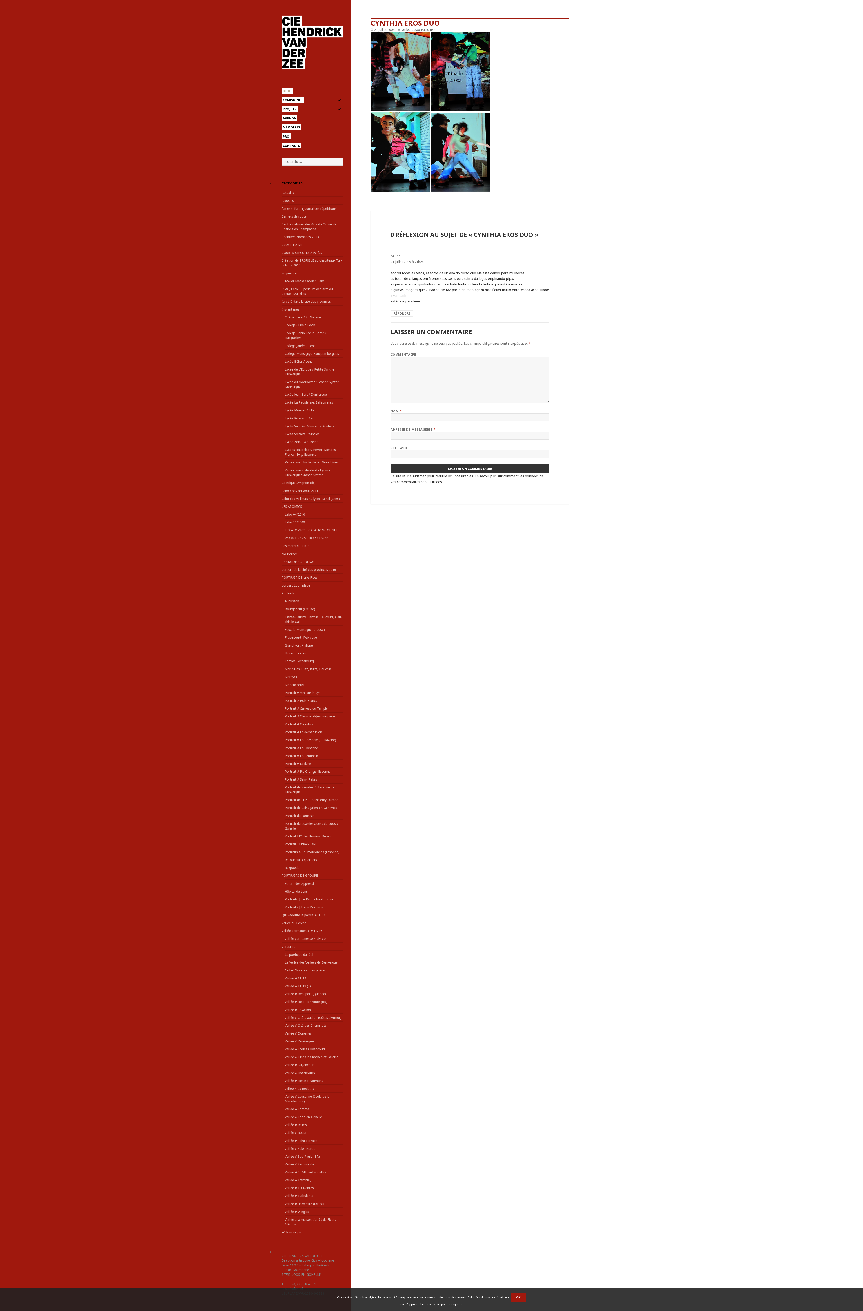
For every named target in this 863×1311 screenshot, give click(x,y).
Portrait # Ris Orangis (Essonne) (308, 771)
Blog (287, 91)
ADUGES (288, 201)
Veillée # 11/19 (295, 978)
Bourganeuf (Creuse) (300, 609)
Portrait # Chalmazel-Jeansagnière (310, 716)
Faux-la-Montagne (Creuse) (305, 629)
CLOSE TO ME (292, 245)
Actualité (288, 192)
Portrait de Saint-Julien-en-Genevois (311, 808)
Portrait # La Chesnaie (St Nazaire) (310, 740)
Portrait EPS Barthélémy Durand (308, 836)
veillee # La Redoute (300, 1088)
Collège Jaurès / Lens (300, 346)
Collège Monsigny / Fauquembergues (312, 353)
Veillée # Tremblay (298, 1180)
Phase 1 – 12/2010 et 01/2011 (307, 538)
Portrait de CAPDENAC (298, 562)
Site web (399, 448)
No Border (289, 554)
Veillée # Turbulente (299, 1196)
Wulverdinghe (291, 1232)
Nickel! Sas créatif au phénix (305, 970)
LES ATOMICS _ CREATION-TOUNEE (311, 530)
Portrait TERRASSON (300, 844)
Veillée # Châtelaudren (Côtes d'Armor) (313, 1017)
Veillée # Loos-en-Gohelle (303, 1117)
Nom (396, 411)
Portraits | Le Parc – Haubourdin (309, 899)
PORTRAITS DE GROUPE (300, 875)
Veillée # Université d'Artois (304, 1204)
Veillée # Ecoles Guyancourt (305, 1049)
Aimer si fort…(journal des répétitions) (310, 208)
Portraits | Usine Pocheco (304, 907)
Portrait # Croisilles (299, 724)
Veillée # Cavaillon (298, 1010)
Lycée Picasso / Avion (300, 418)
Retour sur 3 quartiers (301, 860)
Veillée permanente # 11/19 (302, 931)
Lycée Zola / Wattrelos (301, 442)
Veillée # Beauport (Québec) (305, 994)
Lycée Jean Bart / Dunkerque (306, 394)
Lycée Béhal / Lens (298, 361)
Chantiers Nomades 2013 (300, 237)
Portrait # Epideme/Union (303, 732)
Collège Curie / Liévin (300, 325)
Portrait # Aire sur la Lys (302, 693)
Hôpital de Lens (296, 891)
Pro (286, 136)
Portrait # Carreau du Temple (306, 708)
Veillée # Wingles (297, 1211)
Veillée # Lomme (297, 1109)
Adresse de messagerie (413, 429)
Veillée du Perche (294, 923)
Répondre (402, 313)
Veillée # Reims (296, 1125)
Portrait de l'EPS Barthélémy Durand (311, 800)
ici (462, 1304)
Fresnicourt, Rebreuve (301, 637)
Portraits (288, 593)
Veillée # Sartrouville (299, 1164)
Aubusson (292, 601)
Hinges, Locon (295, 653)
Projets (289, 109)
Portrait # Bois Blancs (301, 700)
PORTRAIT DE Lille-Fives (300, 577)
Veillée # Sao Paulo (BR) (302, 1156)
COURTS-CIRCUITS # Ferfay (302, 252)
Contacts (291, 145)
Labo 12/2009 (295, 522)
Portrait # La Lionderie (301, 748)
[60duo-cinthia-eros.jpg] (470, 112)
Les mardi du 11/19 (296, 546)
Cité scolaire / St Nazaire (303, 317)
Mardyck (291, 677)
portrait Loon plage (296, 585)
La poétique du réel (299, 954)
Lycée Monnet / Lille (299, 410)
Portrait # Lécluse (298, 763)
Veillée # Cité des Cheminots (306, 1025)
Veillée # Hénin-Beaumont (304, 1081)
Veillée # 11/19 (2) (298, 986)
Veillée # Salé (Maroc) (300, 1148)
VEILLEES (288, 947)
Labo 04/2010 (295, 514)
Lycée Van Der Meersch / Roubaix (309, 426)
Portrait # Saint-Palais (301, 779)
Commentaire (403, 354)
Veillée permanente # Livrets (306, 938)
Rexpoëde (292, 867)
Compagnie (292, 100)
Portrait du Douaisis (299, 816)
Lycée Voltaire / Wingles (302, 434)
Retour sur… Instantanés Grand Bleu (311, 462)
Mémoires (291, 127)
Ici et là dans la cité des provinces (306, 301)
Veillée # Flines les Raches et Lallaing (311, 1057)
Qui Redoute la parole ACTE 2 (303, 915)
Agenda (289, 118)
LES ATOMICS (292, 506)
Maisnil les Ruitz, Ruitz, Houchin (308, 669)
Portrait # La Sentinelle (302, 756)
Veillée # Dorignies (298, 1033)
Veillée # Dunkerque (299, 1041)
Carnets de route (294, 216)
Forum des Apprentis (300, 883)
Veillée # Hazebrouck (300, 1073)
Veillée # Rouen (296, 1132)
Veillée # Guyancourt (300, 1065)
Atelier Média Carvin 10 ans (305, 281)
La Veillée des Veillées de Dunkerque (311, 962)
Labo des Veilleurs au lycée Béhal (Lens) (311, 499)
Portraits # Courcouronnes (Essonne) (312, 852)
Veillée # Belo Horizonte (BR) (306, 1002)
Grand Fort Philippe (299, 645)
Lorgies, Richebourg (299, 661)
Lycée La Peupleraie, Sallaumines (309, 402)
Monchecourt (295, 685)
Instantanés (290, 309)
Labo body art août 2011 (300, 491)
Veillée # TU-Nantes (299, 1188)
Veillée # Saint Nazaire (301, 1141)
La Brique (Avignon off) (299, 483)
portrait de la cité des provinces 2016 (309, 569)
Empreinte (289, 273)
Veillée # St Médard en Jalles (305, 1172)
